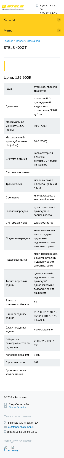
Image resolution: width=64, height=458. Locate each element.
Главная (8, 40)
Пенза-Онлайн (17, 407)
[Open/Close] (32, 30)
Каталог (20, 40)
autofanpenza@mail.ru (21, 426)
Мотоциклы (33, 40)
